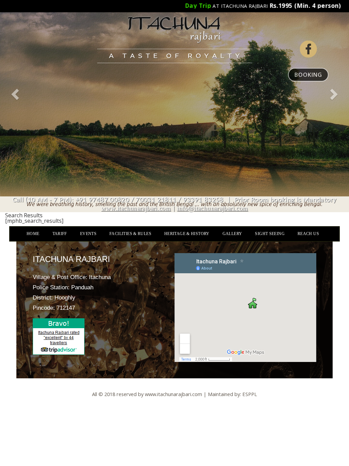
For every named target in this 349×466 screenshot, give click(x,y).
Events (88, 233)
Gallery (232, 233)
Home (33, 233)
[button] (15, 106)
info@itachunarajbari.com (212, 208)
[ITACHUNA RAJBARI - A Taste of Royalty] (174, 31)
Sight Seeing (270, 233)
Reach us (308, 233)
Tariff (59, 233)
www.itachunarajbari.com (136, 208)
